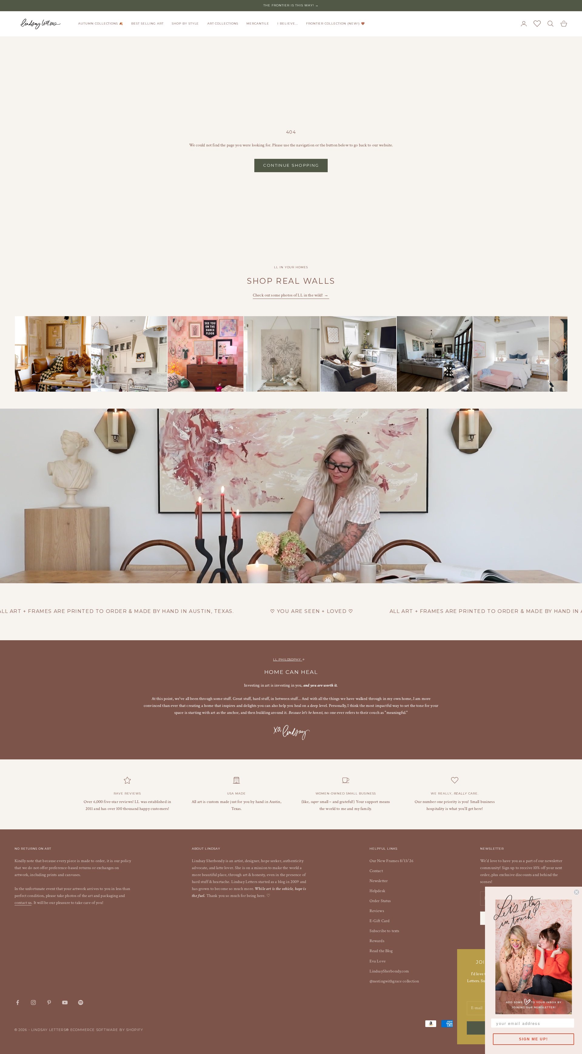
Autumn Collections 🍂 (100, 23)
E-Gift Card (380, 921)
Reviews (377, 911)
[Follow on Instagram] (33, 1002)
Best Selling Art (147, 23)
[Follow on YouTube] (65, 1002)
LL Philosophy (287, 659)
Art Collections (222, 23)
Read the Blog (381, 951)
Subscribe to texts (385, 931)
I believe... (287, 23)
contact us (23, 902)
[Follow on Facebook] (18, 1002)
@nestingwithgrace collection (394, 981)
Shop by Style (185, 23)
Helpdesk (377, 891)
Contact (376, 871)
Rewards (377, 941)
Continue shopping (291, 165)
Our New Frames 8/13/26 (391, 861)
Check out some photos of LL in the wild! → (291, 295)
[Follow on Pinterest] (49, 1002)
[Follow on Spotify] (81, 1002)
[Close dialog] (577, 892)
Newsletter (379, 881)
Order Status (380, 901)
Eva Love (378, 961)
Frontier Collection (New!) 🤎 (335, 23)
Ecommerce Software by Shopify (106, 1030)
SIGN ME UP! (533, 1039)
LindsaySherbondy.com (389, 971)
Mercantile (257, 23)
